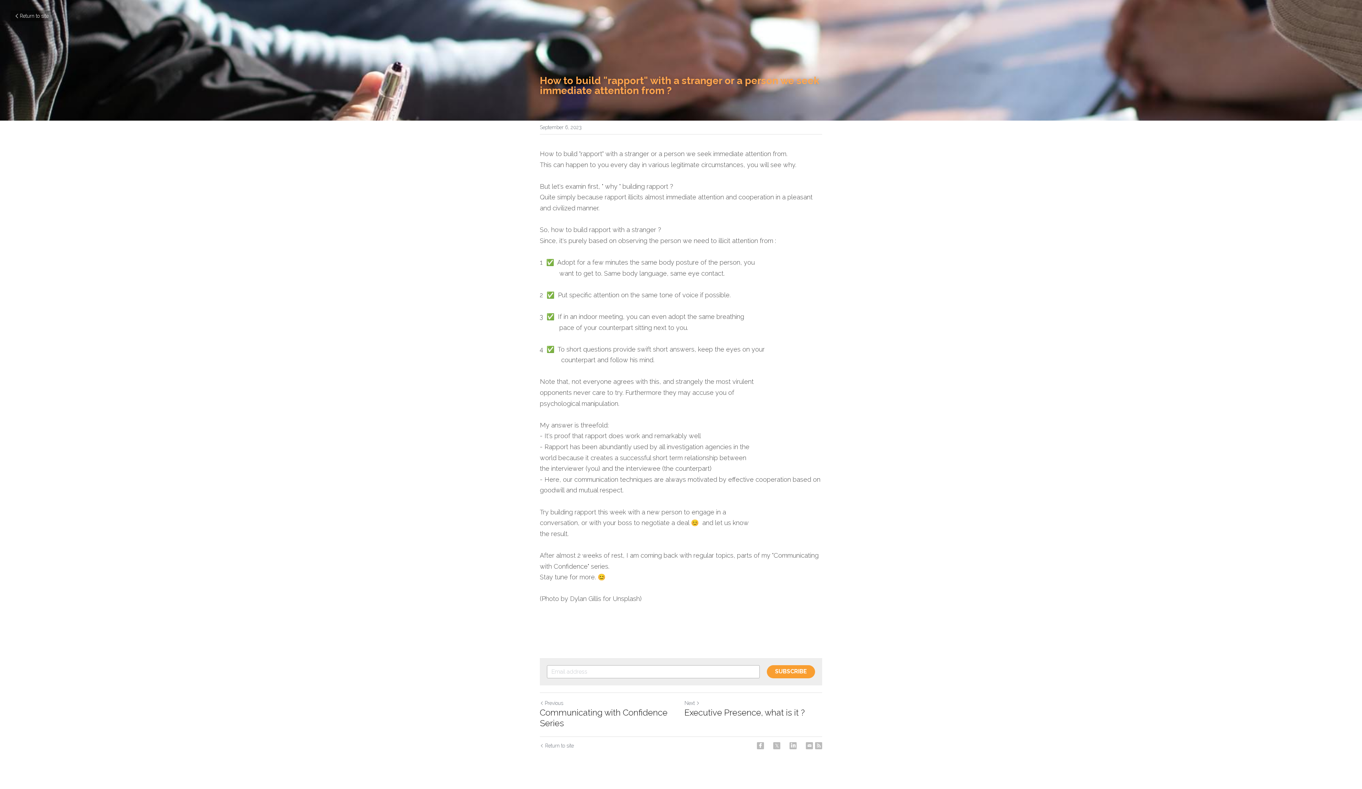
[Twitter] (776, 745)
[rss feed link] (818, 745)
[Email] (809, 745)
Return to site (34, 16)
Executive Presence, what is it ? (745, 712)
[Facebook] (760, 745)
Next (690, 703)
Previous (554, 703)
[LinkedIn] (793, 745)
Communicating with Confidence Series (604, 717)
